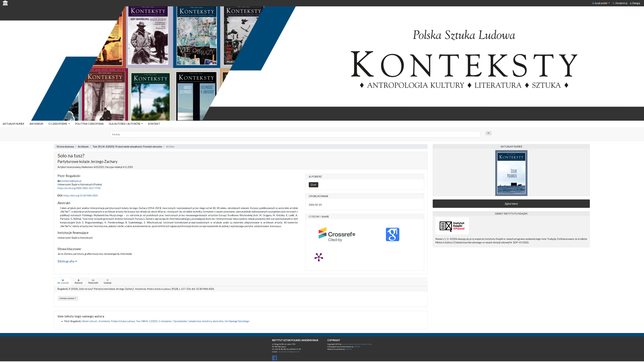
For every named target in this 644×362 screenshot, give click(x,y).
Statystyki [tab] (93, 282)
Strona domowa (65, 146)
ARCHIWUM (36, 123)
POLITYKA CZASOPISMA (89, 123)
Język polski (601, 3)
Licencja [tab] (107, 282)
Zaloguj (636, 3)
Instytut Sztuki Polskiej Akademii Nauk (357, 344)
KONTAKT (154, 123)
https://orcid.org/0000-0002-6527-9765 (79, 188)
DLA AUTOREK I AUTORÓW (125, 123)
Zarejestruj (621, 3)
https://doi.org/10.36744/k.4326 (80, 195)
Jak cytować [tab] (63, 282)
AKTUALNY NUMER (13, 123)
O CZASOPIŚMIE (58, 123)
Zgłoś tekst (511, 203)
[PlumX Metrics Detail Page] (319, 257)
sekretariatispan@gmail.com (289, 352)
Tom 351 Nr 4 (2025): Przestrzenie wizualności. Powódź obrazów (127, 146)
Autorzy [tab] (79, 282)
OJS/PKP (348, 349)
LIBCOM (357, 347)
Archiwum (83, 146)
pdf (314, 185)
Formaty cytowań (67, 298)
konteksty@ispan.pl (70, 180)
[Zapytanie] (489, 133)
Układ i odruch (90, 321)
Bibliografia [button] (66, 261)
